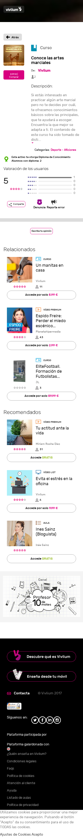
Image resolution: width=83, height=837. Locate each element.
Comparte (18, 204)
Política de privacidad (23, 805)
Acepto (37, 835)
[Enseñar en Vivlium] (41, 675)
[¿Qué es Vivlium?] (41, 656)
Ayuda (12, 790)
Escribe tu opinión (41, 231)
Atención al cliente (21, 783)
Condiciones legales (21, 761)
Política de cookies (20, 776)
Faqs (10, 768)
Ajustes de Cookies (15, 835)
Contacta (22, 693)
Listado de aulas (19, 798)
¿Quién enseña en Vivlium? (26, 754)
